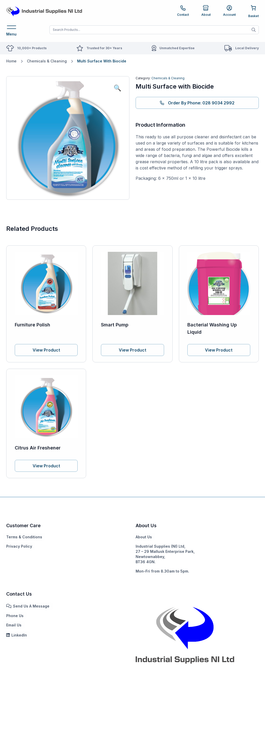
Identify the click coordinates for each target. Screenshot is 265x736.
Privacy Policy (19, 546)
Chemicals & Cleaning (47, 61)
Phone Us (15, 615)
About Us (144, 537)
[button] (117, 88)
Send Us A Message (31, 606)
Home (11, 61)
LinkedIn (19, 635)
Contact (183, 15)
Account (229, 15)
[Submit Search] (254, 30)
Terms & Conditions (24, 537)
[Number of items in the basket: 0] (253, 11)
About (206, 15)
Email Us (13, 625)
